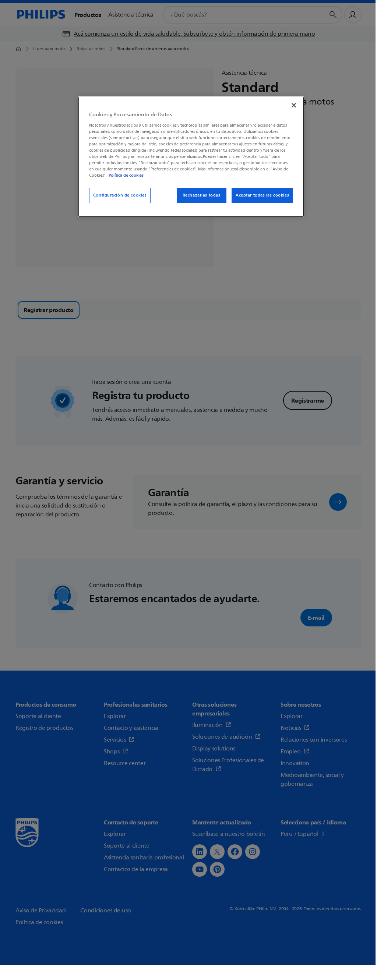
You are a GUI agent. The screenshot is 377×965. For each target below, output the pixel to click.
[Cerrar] (294, 105)
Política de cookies (126, 175)
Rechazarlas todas (202, 195)
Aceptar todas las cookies (262, 195)
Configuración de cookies (120, 195)
